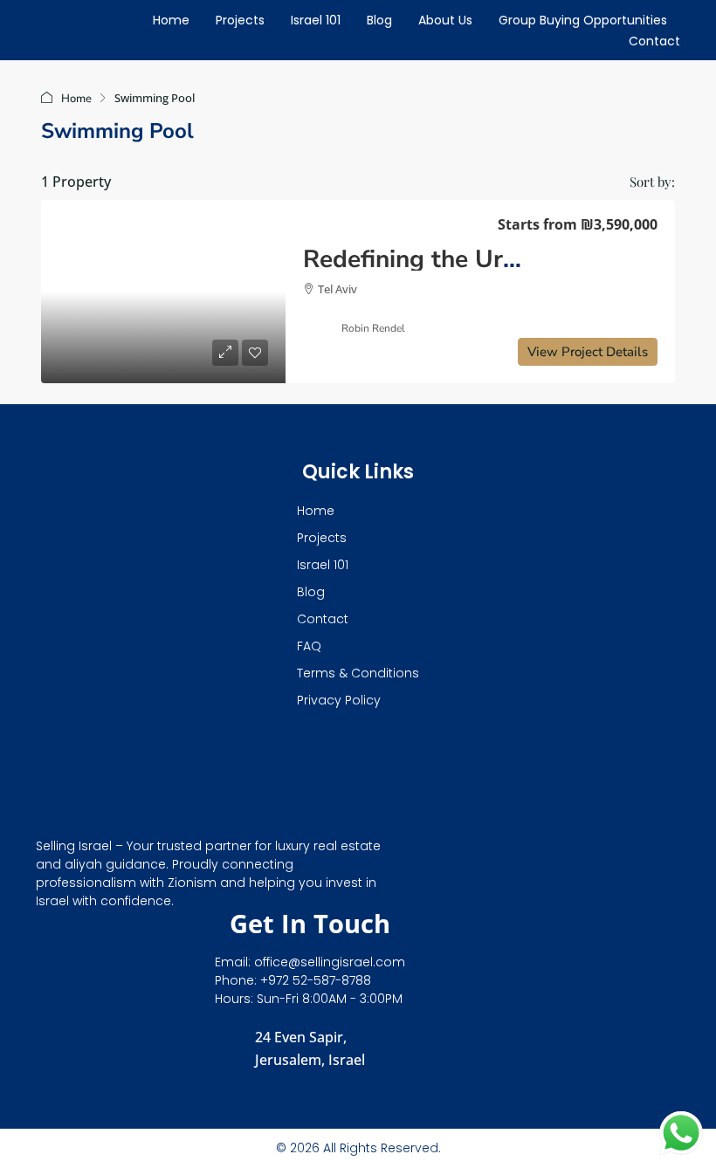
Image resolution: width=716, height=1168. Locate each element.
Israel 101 (316, 20)
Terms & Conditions (358, 673)
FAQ (309, 646)
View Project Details (587, 352)
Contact (654, 41)
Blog (379, 20)
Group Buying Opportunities (583, 20)
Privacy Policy (339, 700)
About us (445, 20)
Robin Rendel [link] (373, 328)
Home (171, 20)
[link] (163, 291)
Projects (240, 20)
